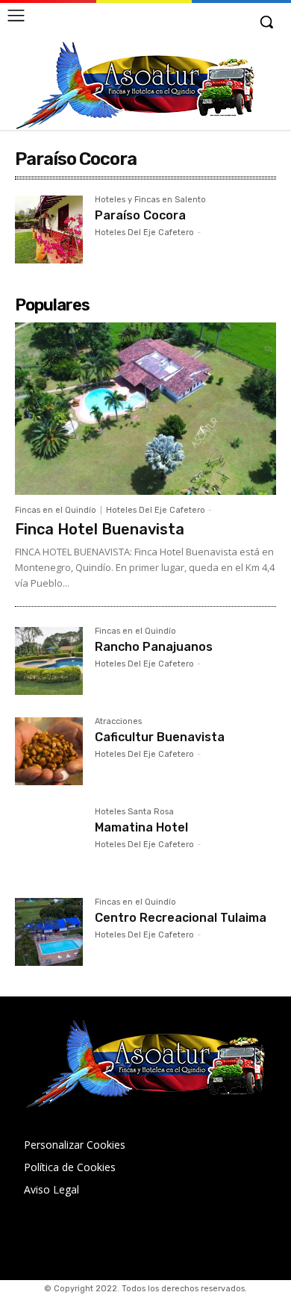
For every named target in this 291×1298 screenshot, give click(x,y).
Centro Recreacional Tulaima (180, 918)
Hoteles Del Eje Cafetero (144, 232)
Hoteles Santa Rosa (134, 812)
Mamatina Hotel (141, 827)
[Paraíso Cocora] (49, 229)
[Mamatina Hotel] (49, 842)
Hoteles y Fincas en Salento (150, 200)
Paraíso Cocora (140, 215)
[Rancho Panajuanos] (49, 661)
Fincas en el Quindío (55, 510)
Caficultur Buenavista (160, 737)
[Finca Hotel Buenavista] (145, 408)
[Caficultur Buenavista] (49, 751)
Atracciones (118, 721)
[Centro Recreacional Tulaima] (49, 932)
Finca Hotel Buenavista (99, 529)
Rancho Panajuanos (154, 647)
